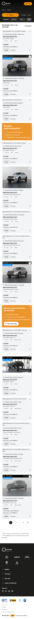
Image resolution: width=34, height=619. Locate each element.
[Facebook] (3, 591)
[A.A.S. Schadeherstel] (25, 600)
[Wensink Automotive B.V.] (6, 4)
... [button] (20, 522)
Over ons (4, 604)
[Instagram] (6, 591)
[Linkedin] (9, 591)
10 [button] (23, 522)
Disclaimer (4, 609)
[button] (27, 522)
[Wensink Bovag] (13, 600)
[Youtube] (12, 591)
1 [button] (10, 522)
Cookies (4, 607)
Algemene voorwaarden (8, 612)
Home (3, 9)
